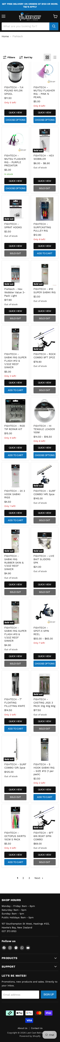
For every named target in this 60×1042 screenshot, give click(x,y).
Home (5, 36)
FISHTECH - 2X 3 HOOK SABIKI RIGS (14, 494)
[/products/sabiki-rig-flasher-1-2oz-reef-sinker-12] (15, 339)
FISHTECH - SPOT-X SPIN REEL (41, 631)
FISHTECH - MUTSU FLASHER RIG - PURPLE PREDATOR (15, 160)
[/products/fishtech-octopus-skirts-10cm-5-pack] (15, 818)
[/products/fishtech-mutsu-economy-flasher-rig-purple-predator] (15, 141)
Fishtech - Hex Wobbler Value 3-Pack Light (14, 292)
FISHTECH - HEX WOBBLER (44, 157)
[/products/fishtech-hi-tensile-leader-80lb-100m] (44, 411)
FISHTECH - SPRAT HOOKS (13, 225)
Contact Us (36, 1028)
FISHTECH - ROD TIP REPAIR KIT (14, 427)
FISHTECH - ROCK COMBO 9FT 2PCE (45, 356)
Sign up (49, 994)
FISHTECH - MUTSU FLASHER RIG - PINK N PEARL (44, 92)
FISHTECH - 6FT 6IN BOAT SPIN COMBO (43, 836)
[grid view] (47, 57)
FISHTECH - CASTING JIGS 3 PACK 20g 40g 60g (44, 702)
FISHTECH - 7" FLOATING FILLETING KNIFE (14, 702)
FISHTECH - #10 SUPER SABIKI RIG (45, 291)
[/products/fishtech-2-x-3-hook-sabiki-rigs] (15, 476)
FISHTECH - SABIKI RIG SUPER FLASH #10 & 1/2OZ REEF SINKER (15, 634)
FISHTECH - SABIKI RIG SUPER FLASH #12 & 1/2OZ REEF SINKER (15, 361)
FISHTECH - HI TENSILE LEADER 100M (44, 429)
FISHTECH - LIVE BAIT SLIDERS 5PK (44, 559)
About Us (22, 1028)
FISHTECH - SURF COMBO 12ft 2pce (15, 766)
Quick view (15, 112)
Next (37, 878)
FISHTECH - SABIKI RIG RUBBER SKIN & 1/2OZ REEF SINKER (14, 562)
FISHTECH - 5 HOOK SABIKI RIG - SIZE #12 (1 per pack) (44, 769)
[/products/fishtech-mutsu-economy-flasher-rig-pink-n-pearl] (44, 72)
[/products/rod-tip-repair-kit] (15, 411)
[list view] (54, 57)
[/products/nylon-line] (15, 72)
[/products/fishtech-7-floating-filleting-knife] (15, 684)
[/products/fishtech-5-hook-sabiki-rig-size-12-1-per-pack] (44, 749)
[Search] (53, 26)
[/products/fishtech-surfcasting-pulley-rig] (44, 209)
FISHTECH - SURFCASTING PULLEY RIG (42, 227)
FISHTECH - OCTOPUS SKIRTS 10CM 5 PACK (15, 836)
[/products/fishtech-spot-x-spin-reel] (44, 613)
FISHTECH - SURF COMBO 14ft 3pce (45, 492)
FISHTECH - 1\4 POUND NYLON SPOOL (13, 90)
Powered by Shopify (30, 1036)
